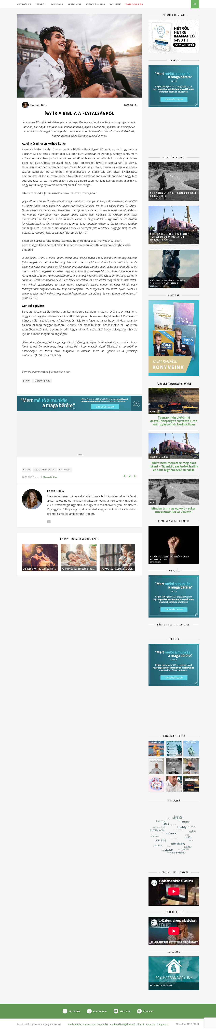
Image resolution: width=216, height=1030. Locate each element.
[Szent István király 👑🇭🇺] (174, 748)
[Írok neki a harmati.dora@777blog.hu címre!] (48, 521)
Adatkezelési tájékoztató (122, 1024)
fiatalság (65, 470)
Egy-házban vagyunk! (161, 985)
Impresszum (89, 1024)
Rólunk (115, 4)
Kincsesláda (95, 4)
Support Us (163, 1024)
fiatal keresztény (45, 470)
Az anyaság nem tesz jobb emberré (78, 568)
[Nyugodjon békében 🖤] (174, 766)
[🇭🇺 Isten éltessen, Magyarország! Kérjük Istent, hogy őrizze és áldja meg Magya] (156, 748)
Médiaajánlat (75, 1024)
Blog (26, 381)
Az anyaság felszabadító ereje (117, 568)
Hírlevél (140, 1024)
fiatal (26, 470)
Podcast (57, 4)
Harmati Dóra (38, 105)
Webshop (75, 4)
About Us (150, 1024)
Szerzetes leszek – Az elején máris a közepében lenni (169, 558)
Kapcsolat (103, 1024)
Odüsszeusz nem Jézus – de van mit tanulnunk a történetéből (169, 282)
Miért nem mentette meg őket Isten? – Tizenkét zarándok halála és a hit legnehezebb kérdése (170, 236)
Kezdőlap (24, 4)
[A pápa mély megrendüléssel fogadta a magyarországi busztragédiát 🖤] (156, 766)
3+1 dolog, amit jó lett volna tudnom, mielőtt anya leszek (40, 568)
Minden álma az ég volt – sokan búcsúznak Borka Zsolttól (173, 194)
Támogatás (134, 4)
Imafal (41, 4)
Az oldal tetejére (186, 1024)
